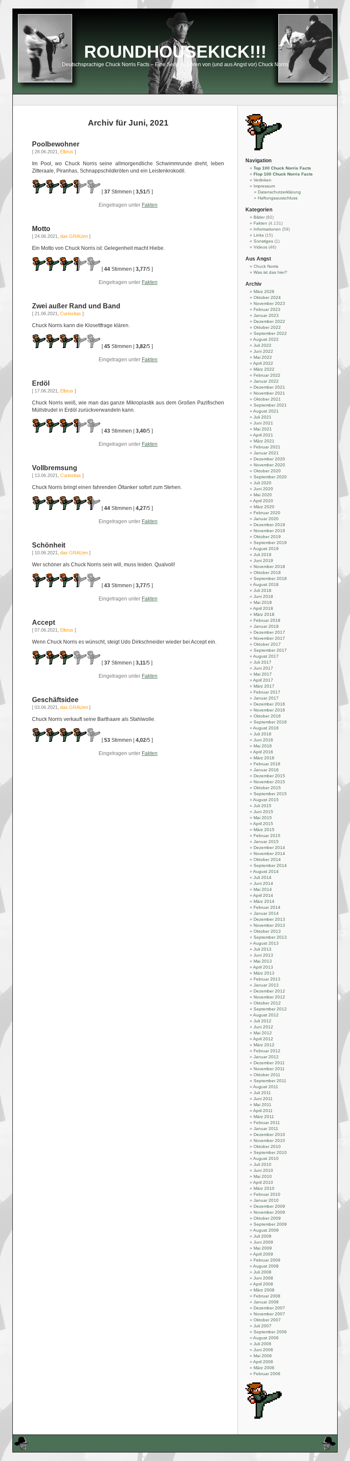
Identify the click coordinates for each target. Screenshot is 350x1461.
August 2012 (266, 1015)
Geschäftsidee (55, 699)
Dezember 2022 (269, 321)
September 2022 (270, 333)
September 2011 (270, 1080)
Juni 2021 (263, 423)
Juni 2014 (263, 883)
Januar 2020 (266, 518)
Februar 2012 (267, 1050)
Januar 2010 (266, 1200)
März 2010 (264, 1188)
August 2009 (266, 1230)
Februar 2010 (267, 1194)
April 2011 (263, 1110)
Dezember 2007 (269, 1308)
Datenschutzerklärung (279, 192)
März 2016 (264, 757)
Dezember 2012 (269, 991)
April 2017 (263, 680)
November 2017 (269, 638)
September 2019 (270, 542)
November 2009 (269, 1212)
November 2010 (269, 1140)
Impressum (264, 186)
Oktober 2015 (267, 787)
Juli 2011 (262, 1092)
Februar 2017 (267, 692)
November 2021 (269, 393)
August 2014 (266, 871)
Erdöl (41, 383)
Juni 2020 (263, 488)
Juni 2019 (263, 560)
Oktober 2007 (267, 1320)
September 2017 (270, 650)
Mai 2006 (263, 1355)
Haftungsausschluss (278, 198)
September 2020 (270, 476)
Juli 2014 (262, 877)
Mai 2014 (263, 889)
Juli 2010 (262, 1164)
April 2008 (263, 1284)
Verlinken (262, 180)
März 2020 (264, 506)
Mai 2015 (263, 817)
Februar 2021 (267, 447)
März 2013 (264, 973)
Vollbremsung (54, 467)
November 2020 (269, 465)
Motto (41, 228)
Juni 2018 (263, 596)
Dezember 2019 (269, 524)
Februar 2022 (267, 375)
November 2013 (269, 925)
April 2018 (263, 608)
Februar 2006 (267, 1373)
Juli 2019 (262, 554)
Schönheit (48, 545)
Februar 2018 (267, 620)
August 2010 (266, 1158)
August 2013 (266, 943)
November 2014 (269, 853)
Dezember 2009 (269, 1206)
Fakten (150, 205)
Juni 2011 (263, 1098)
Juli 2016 (262, 734)
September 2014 (270, 865)
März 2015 (264, 829)
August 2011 (265, 1086)
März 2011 (264, 1116)
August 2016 (266, 728)
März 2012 (264, 1044)
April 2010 (263, 1182)
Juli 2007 (262, 1325)
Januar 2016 (266, 769)
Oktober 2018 (267, 572)
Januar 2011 (266, 1128)
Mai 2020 (263, 494)
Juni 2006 (263, 1349)
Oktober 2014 (267, 859)
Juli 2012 (262, 1021)
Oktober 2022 (267, 327)
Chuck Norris (266, 266)
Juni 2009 (263, 1242)
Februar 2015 (267, 835)
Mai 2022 (263, 357)
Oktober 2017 (267, 644)
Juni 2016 (263, 740)
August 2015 (266, 799)
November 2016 (269, 710)
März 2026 (264, 291)
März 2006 (264, 1367)
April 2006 (263, 1361)
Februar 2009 (267, 1260)
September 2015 (270, 793)
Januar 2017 (266, 698)
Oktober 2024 (267, 297)
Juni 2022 (263, 351)
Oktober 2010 (267, 1146)
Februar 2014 (267, 907)
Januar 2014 (266, 913)
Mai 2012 (263, 1033)
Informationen (267, 229)
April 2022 (263, 363)
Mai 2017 (263, 674)
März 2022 (264, 369)
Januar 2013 (266, 985)
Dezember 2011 (269, 1062)
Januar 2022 (266, 381)
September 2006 (270, 1331)
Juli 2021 (262, 417)
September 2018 (270, 578)
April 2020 (263, 500)
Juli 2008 (262, 1272)
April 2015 (263, 823)
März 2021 (264, 441)
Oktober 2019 (267, 536)
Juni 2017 (263, 668)
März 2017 (264, 686)
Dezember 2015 (269, 775)
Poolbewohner (55, 144)
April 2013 (263, 967)
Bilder (259, 217)
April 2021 (263, 435)
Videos (260, 247)
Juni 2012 (263, 1027)
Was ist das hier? (270, 272)
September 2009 (270, 1224)
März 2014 (264, 901)
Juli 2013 (262, 949)
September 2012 (270, 1009)
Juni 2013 (263, 955)
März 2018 (264, 614)
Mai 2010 (263, 1176)
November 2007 (269, 1314)
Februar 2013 (267, 979)
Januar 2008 (266, 1302)
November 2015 (269, 781)
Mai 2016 (263, 746)
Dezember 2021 (269, 387)
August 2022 (266, 339)
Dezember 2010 (269, 1134)
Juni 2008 (263, 1278)
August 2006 (266, 1337)
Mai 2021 (263, 429)
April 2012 (263, 1038)
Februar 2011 (267, 1122)
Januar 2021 (266, 453)
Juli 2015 (262, 805)
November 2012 (269, 997)
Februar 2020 (267, 512)
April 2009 (263, 1254)
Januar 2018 (266, 626)
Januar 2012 (266, 1056)
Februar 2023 (267, 309)
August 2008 (266, 1266)
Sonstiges (263, 241)
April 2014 (263, 895)
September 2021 (270, 405)
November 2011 (269, 1068)
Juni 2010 (263, 1170)
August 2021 (266, 411)
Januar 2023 (266, 315)
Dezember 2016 (269, 704)
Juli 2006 (262, 1343)
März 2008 (264, 1290)
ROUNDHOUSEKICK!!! (175, 51)
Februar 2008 (267, 1296)
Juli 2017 (262, 662)
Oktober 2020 (267, 470)
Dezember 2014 (269, 847)
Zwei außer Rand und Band (76, 306)
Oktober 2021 (267, 399)
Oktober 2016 (267, 716)
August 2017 (266, 656)
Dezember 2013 (269, 919)
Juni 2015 (263, 811)
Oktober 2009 (267, 1218)
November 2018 (269, 566)
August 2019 (266, 548)
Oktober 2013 (267, 931)
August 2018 (266, 584)
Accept (43, 622)
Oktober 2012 (267, 1003)
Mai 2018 (263, 602)
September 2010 (270, 1152)
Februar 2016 (267, 763)
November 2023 (269, 303)
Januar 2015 (266, 841)
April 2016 (263, 752)
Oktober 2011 (267, 1074)
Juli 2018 (262, 590)
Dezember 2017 (269, 632)
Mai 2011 (262, 1104)
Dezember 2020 (269, 459)
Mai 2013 (263, 961)
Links (259, 235)
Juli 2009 (262, 1236)
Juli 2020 (262, 482)
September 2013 (270, 937)
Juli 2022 (262, 345)
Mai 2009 (263, 1248)
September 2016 (270, 722)
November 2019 (269, 530)
